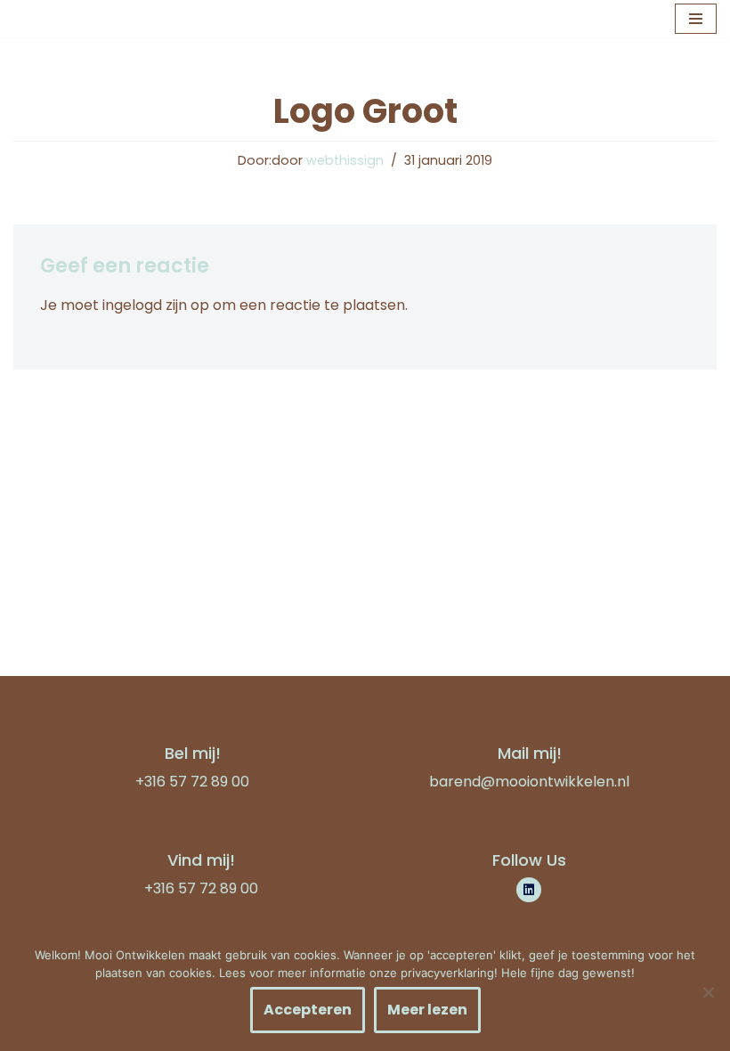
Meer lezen (427, 1009)
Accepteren (308, 1009)
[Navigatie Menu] (696, 19)
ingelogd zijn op (155, 305)
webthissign (345, 160)
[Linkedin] (528, 889)
